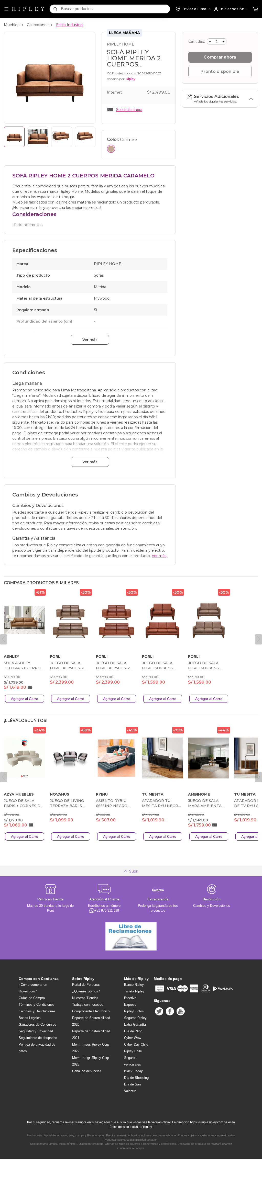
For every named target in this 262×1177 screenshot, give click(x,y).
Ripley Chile (133, 1051)
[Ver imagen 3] (61, 137)
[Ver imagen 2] (38, 137)
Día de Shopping (136, 1078)
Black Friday (133, 1071)
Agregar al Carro (24, 699)
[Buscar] (55, 9)
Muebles (11, 24)
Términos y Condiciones (36, 1004)
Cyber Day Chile (136, 1044)
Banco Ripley (134, 985)
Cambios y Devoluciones (37, 1011)
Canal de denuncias (86, 1071)
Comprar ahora (220, 57)
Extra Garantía (135, 1024)
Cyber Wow (132, 1038)
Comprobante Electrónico (91, 1011)
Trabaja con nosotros (87, 1004)
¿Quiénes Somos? (86, 991)
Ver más (89, 339)
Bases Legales (30, 1018)
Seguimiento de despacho (38, 1038)
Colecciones (37, 24)
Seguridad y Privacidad (36, 1031)
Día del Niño (133, 1031)
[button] (255, 9)
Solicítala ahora (129, 109)
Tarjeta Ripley (134, 991)
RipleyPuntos (134, 1011)
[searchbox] (115, 9)
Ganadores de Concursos (37, 1024)
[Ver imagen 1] (14, 137)
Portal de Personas (86, 985)
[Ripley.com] (28, 9)
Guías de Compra (32, 998)
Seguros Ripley (135, 1018)
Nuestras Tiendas (85, 998)
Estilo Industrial (69, 24)
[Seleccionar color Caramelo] (111, 149)
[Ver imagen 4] (85, 137)
